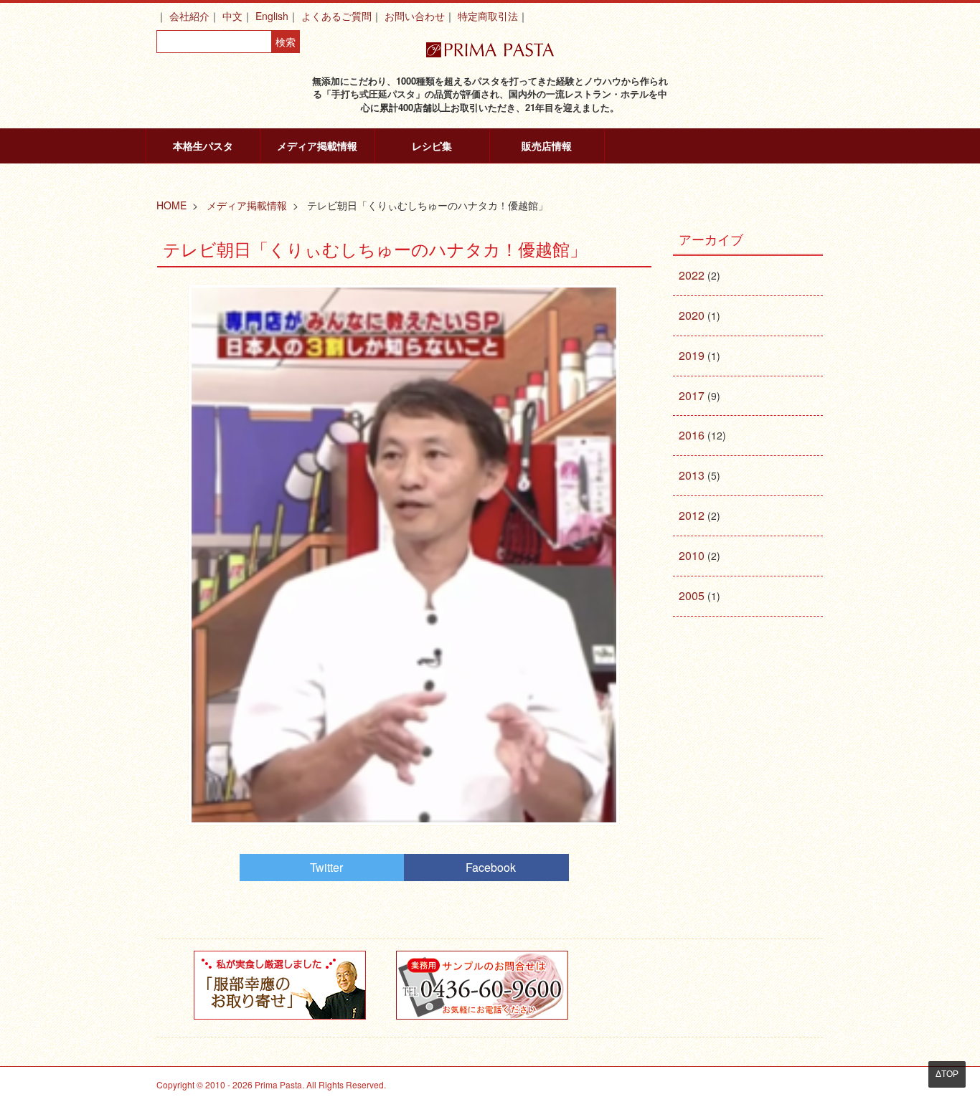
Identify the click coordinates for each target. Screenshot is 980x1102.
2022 (692, 275)
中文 (232, 16)
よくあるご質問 (336, 16)
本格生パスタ (203, 145)
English (271, 16)
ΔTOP (947, 1074)
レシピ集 (432, 145)
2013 (692, 475)
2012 (692, 515)
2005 (692, 595)
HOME (171, 205)
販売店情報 (547, 145)
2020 (692, 315)
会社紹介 (189, 16)
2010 (692, 555)
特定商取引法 (488, 16)
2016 (692, 435)
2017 (692, 395)
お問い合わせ (415, 16)
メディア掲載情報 (317, 145)
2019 (692, 355)
